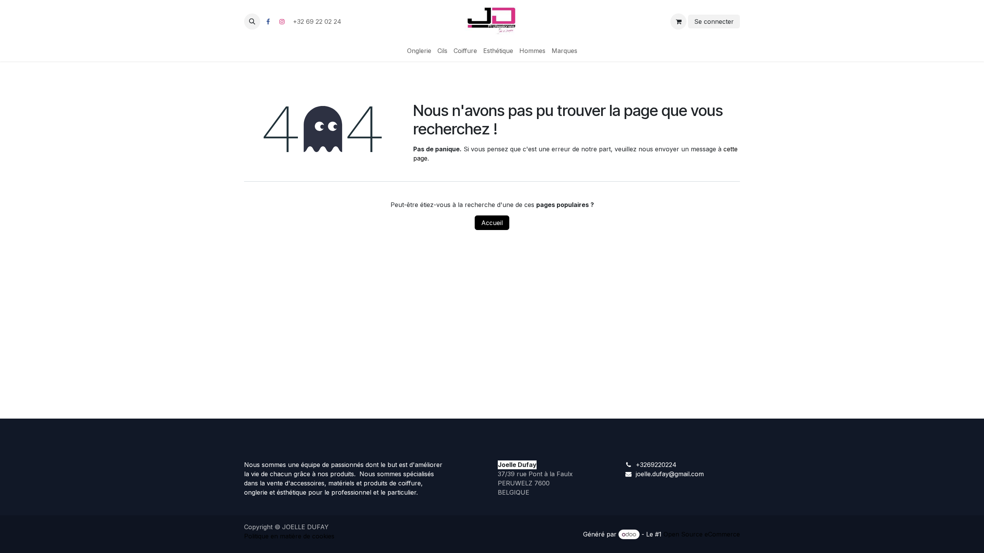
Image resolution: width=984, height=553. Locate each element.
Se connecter (714, 21)
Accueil (492, 223)
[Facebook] (268, 21)
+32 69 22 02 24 (318, 21)
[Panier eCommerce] (678, 21)
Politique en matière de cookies (289, 536)
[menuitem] (419, 50)
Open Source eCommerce (701, 534)
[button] (252, 21)
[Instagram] (282, 21)
